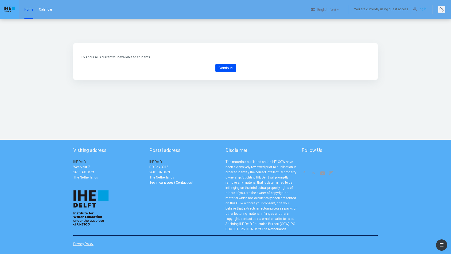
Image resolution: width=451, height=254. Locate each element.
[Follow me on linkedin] (313, 173)
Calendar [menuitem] (45, 9)
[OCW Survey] (149, 188)
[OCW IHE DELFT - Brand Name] (9, 9)
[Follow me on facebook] (304, 173)
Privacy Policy (83, 244)
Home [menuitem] (28, 9)
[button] (325, 9)
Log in (422, 9)
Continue (225, 68)
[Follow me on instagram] (331, 173)
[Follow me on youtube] (322, 173)
